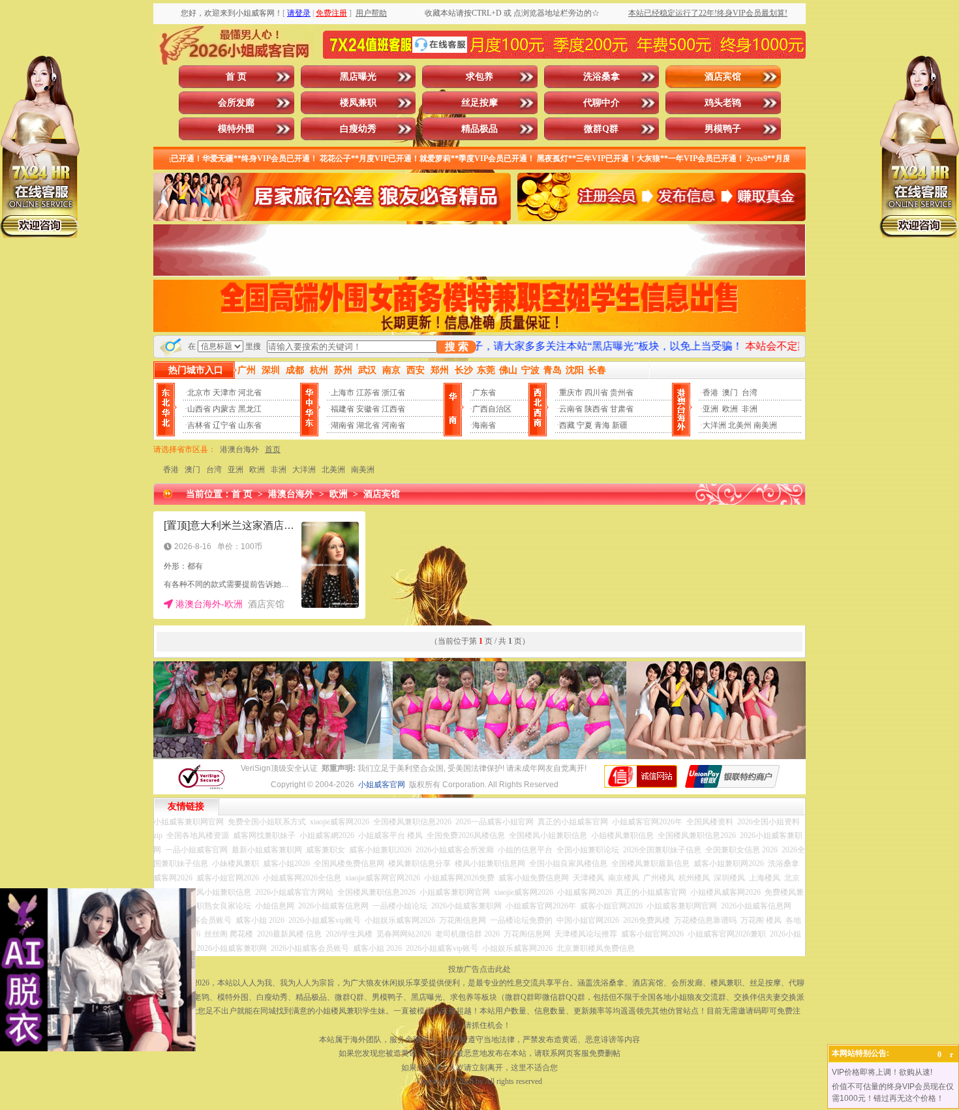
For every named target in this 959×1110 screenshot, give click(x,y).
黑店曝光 (358, 77)
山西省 (199, 408)
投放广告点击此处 (479, 969)
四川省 (596, 392)
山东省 (250, 425)
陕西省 (596, 408)
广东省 (484, 392)
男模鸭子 (723, 129)
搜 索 (456, 346)
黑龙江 (250, 408)
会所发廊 (236, 103)
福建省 (342, 408)
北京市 (199, 392)
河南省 (393, 425)
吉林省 (199, 425)
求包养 (479, 77)
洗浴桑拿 (601, 77)
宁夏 (584, 425)
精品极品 (479, 129)
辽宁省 (224, 425)
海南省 (484, 425)
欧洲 (730, 408)
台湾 (749, 392)
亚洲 (710, 408)
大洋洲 (714, 425)
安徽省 (368, 408)
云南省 (571, 408)
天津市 (224, 392)
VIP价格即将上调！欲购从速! (882, 1072)
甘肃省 (621, 408)
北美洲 (333, 469)
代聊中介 (601, 103)
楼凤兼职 (358, 103)
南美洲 (765, 425)
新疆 (620, 425)
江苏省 (368, 392)
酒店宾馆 (723, 77)
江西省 (393, 408)
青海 (602, 425)
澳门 (730, 392)
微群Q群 (601, 129)
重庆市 (571, 392)
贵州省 (621, 392)
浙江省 (393, 392)
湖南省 (342, 425)
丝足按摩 (479, 103)
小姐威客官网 (381, 784)
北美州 (740, 425)
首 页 (236, 77)
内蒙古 (224, 408)
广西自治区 (491, 408)
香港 (710, 392)
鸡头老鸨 (723, 103)
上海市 (342, 392)
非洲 (749, 408)
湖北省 (368, 425)
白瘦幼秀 (358, 129)
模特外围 (236, 129)
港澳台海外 (239, 449)
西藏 (567, 425)
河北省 (250, 392)
